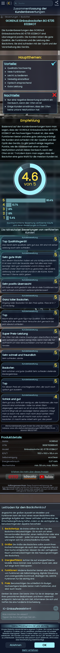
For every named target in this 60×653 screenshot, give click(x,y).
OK (44, 645)
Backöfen (25, 17)
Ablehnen (15, 645)
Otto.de (6, 489)
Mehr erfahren (30, 650)
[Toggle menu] (3, 3)
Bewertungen (11, 17)
